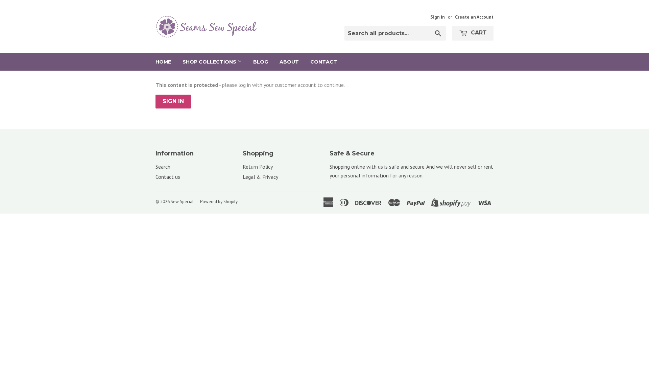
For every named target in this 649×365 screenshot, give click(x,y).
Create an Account (474, 17)
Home (163, 62)
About (289, 62)
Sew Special (182, 201)
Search (162, 166)
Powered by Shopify (219, 201)
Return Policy (258, 166)
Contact (323, 62)
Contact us (167, 176)
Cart (478, 32)
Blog (260, 62)
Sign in (437, 17)
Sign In (173, 101)
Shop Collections (210, 62)
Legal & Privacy (260, 176)
